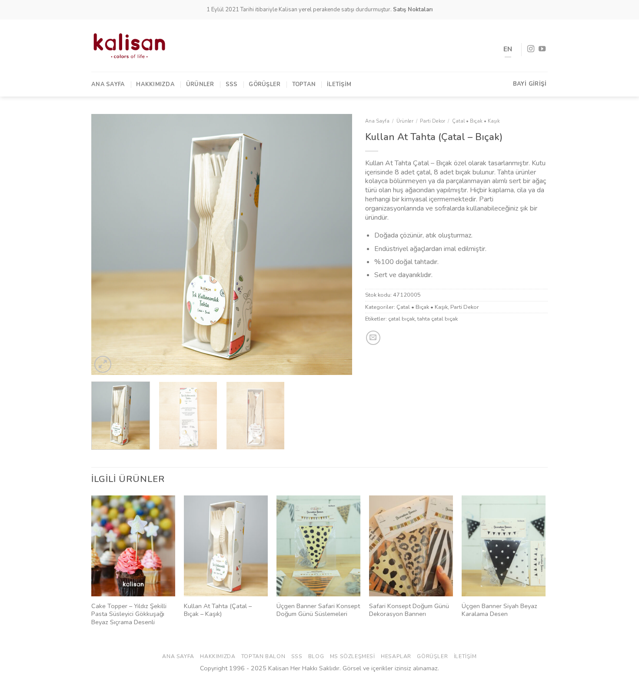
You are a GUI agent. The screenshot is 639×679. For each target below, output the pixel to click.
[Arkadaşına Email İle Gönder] (373, 338)
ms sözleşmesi (352, 656)
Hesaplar (396, 656)
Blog (316, 656)
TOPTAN (304, 84)
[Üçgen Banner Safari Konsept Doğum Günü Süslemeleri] (318, 545)
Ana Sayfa (108, 84)
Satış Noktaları (413, 9)
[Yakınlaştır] (102, 364)
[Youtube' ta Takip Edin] (542, 49)
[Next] (336, 244)
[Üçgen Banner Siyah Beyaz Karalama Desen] (504, 545)
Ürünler (200, 84)
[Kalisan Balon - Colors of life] (129, 45)
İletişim (339, 84)
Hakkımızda (155, 84)
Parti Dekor (432, 121)
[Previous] (107, 244)
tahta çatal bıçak (437, 319)
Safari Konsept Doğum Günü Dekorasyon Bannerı (409, 610)
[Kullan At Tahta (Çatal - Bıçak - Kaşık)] (226, 545)
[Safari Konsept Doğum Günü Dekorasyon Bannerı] (411, 545)
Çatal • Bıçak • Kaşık (476, 121)
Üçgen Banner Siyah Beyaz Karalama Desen (499, 610)
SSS (232, 84)
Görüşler (264, 84)
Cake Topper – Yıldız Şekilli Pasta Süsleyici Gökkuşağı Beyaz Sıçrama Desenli (128, 614)
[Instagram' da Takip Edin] (530, 49)
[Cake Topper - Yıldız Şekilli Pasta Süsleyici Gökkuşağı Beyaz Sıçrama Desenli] (133, 545)
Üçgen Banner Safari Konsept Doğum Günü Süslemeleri (318, 610)
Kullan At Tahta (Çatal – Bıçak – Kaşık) (218, 610)
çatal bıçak (401, 319)
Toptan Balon (263, 656)
